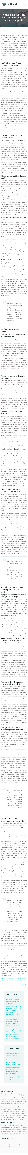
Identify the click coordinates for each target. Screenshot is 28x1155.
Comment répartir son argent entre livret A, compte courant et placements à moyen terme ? (13, 1023)
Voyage (4, 30)
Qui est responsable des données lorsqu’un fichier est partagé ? (13, 1001)
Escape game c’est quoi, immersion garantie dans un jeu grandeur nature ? (20, 982)
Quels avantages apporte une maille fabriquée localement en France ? (13, 1036)
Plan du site (14, 1154)
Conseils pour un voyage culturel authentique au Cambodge (12, 1078)
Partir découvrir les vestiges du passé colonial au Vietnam (7, 980)
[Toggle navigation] (24, 4)
